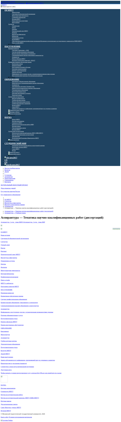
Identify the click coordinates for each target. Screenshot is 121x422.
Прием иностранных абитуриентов (12, 325)
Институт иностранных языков (15, 204)
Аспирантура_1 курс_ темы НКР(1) (12, 222)
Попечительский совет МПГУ (10, 254)
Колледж (7, 170)
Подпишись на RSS (8, 1)
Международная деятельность (10, 270)
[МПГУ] (4, 5)
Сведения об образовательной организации (15, 238)
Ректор (3, 248)
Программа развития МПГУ (10, 286)
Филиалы (4, 267)
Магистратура (5, 334)
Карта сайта (4, 417)
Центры (3, 264)
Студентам (8, 175)
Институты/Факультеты (12, 168)
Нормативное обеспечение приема (12, 296)
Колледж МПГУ (6, 350)
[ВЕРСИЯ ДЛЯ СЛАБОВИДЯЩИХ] (11, 158)
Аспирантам (9, 177)
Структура (8, 201)
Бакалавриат (5, 331)
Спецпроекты (9, 180)
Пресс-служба (5, 280)
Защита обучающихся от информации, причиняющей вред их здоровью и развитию (28, 360)
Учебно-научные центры (9, 341)
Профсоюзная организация (9, 277)
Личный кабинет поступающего (14, 3)
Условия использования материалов (20, 417)
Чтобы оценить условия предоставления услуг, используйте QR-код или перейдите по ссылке (31, 373)
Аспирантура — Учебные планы (15, 213)
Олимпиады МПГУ (7, 391)
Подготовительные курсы (9, 318)
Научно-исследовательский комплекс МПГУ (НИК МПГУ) (20, 398)
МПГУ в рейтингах (7, 283)
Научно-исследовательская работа (12, 395)
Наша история (5, 235)
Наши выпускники (7, 357)
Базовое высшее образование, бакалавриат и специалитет (19, 302)
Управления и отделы (8, 261)
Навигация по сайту (9, 6)
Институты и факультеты (13, 203)
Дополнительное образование (10, 344)
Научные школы (6, 401)
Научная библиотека (7, 274)
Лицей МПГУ (5, 354)
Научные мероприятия (8, 388)
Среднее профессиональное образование (14, 299)
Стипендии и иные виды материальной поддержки (17, 366)
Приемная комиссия (7, 293)
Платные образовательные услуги (12, 315)
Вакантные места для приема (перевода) (14, 363)
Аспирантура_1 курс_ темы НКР (34, 222)
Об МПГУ (8, 199)
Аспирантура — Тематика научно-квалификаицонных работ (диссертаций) (29, 211)
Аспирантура (9, 206)
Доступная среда (6, 370)
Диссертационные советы (9, 404)
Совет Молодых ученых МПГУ (11, 407)
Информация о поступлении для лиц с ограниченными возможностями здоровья (27, 312)
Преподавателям (10, 178)
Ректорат (4, 251)
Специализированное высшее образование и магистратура (20, 306)
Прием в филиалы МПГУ (9, 322)
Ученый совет (5, 245)
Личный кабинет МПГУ (36, 3)
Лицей (7, 171)
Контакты (8, 182)
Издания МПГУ (6, 411)
